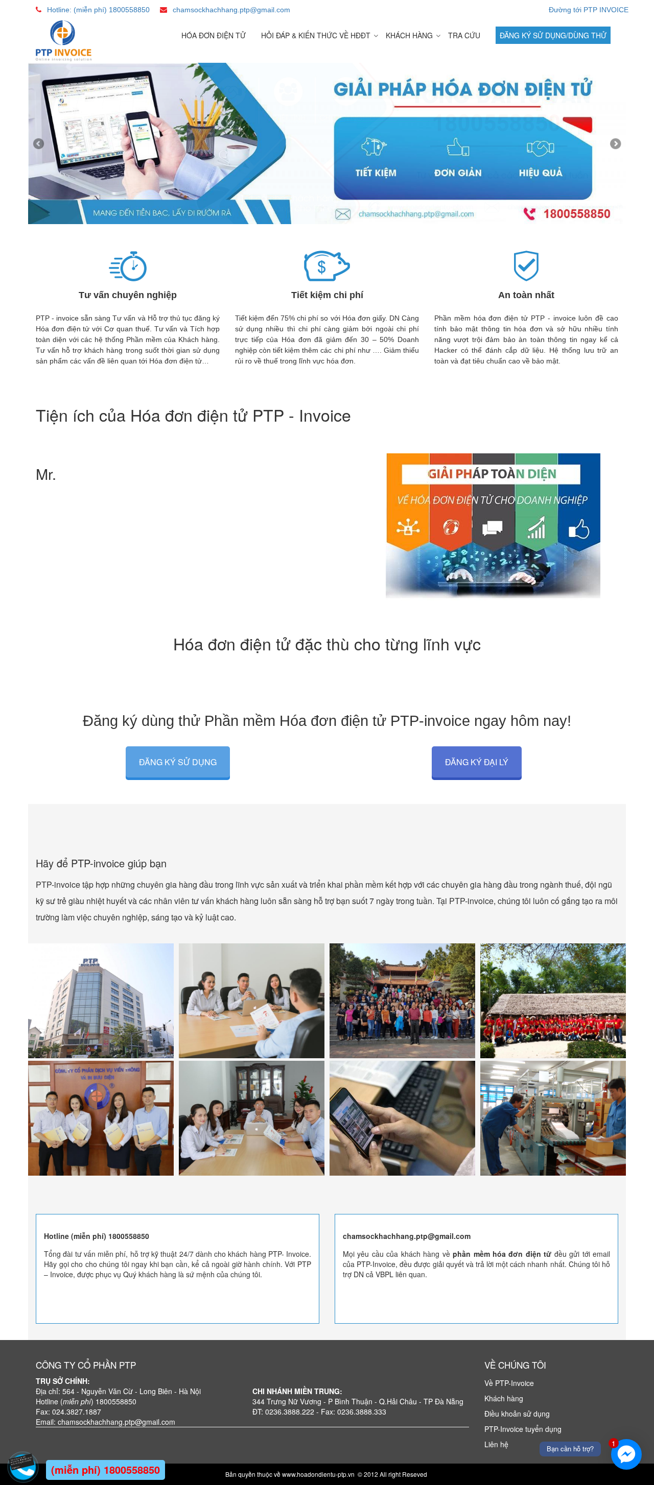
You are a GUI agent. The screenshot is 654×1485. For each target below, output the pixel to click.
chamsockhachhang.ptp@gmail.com (231, 10)
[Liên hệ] (23, 1460)
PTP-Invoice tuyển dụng (523, 1429)
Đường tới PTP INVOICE (588, 10)
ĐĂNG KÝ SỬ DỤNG (178, 762)
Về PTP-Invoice (509, 1383)
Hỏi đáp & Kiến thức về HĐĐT (315, 35)
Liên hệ (496, 1444)
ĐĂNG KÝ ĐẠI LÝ (476, 762)
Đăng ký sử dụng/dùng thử (553, 35)
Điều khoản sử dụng (517, 1413)
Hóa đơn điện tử (213, 35)
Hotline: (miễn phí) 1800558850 (98, 10)
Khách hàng (409, 35)
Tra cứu (464, 35)
